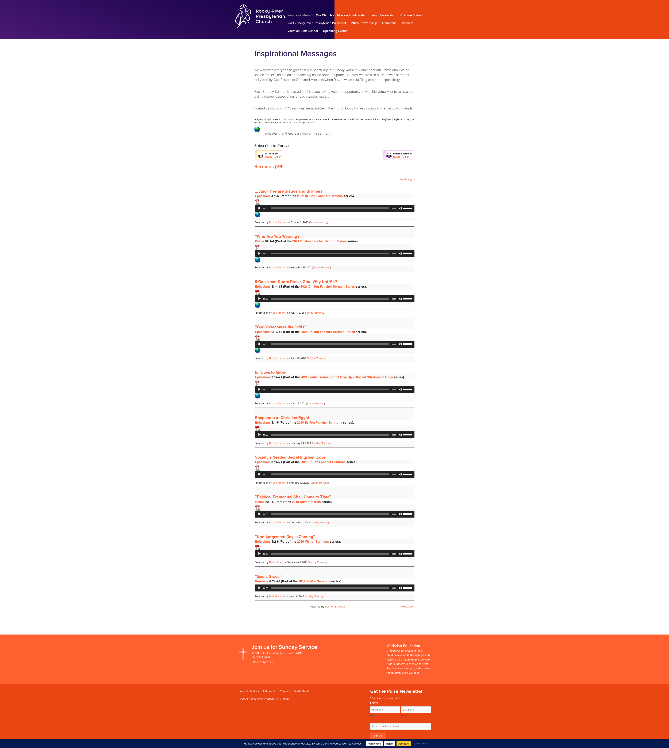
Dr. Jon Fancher (277, 222)
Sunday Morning (318, 222)
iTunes (268, 156)
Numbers (261, 581)
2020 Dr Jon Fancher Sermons (319, 422)
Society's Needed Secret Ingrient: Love (290, 457)
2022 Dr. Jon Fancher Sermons (320, 196)
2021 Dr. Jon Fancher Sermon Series (319, 241)
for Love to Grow (270, 372)
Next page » (407, 179)
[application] (334, 208)
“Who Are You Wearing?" (278, 236)
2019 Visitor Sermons (313, 541)
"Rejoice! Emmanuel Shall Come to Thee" (293, 497)
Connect (285, 691)
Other (278, 156)
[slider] (408, 208)
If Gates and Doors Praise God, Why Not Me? (296, 281)
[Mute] (400, 208)
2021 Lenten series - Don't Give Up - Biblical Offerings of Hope (347, 377)
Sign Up (378, 735)
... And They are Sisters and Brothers (289, 191)
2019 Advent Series (306, 501)
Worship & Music (250, 691)
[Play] (259, 208)
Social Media (301, 691)
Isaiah (259, 501)
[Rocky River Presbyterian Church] (260, 16)
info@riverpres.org (263, 662)
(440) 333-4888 (261, 657)
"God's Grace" (268, 576)
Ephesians (263, 196)
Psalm (259, 241)
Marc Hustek (276, 596)
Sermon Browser (335, 606)
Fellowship (269, 691)
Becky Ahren (276, 562)
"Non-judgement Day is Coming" (285, 536)
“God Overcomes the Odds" (280, 327)
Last (403, 715)
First (372, 715)
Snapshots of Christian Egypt (282, 417)
